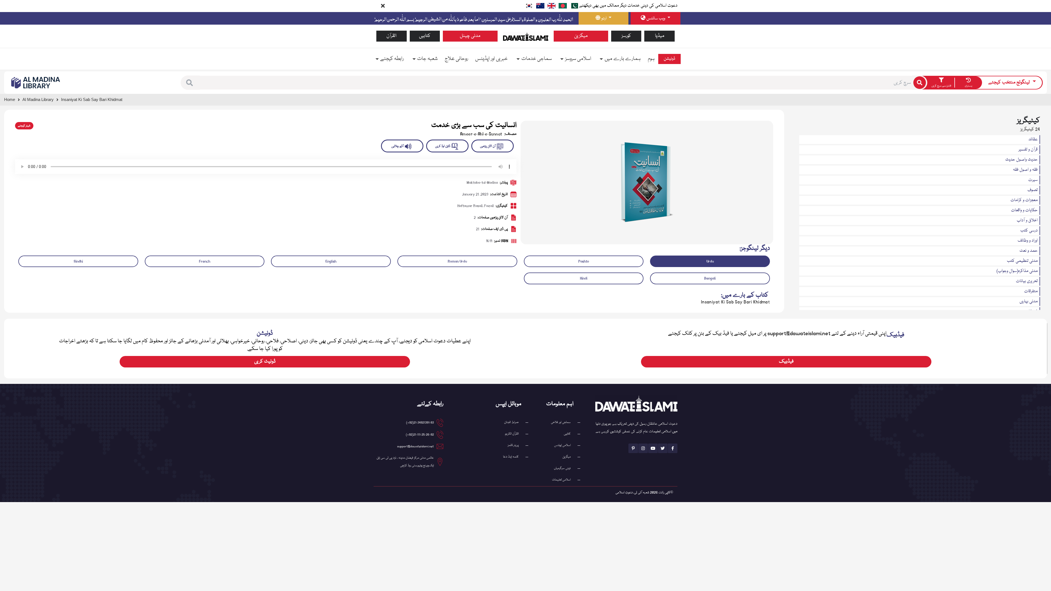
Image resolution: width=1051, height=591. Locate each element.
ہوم (651, 59)
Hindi (583, 278)
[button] (189, 82)
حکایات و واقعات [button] (1024, 210)
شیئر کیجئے (24, 126)
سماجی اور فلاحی (561, 422)
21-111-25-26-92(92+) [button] (420, 434)
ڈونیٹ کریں (265, 361)
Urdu (710, 261)
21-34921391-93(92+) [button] (420, 422)
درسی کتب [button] (1029, 230)
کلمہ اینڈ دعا (511, 456)
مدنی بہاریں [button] (1029, 301)
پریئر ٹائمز (513, 445)
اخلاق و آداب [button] (1027, 220)
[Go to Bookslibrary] (35, 83)
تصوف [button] (1032, 190)
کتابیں (425, 36)
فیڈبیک (786, 361)
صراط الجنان (511, 422)
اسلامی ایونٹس (562, 445)
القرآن (391, 36)
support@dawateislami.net (415, 446)
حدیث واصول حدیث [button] (1021, 160)
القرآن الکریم (512, 433)
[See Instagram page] (643, 448)
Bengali (710, 278)
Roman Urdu (457, 261)
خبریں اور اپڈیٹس (491, 59)
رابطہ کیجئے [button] (392, 59)
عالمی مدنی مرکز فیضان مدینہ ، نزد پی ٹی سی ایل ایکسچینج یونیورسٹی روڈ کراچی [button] (405, 462)
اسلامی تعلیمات (561, 479)
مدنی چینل (470, 36)
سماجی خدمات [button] (536, 59)
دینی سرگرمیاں (562, 468)
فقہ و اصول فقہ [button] (1025, 170)
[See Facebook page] (672, 448)
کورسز (626, 36)
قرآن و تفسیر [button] (1028, 149)
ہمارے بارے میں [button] (623, 59)
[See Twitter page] (663, 448)
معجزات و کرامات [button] (1024, 200)
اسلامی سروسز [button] (578, 59)
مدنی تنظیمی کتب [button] (1022, 261)
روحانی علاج (456, 59)
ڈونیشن (669, 59)
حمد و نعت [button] (1029, 251)
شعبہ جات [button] (427, 59)
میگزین (581, 36)
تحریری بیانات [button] (1027, 281)
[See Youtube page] (653, 448)
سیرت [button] (1033, 180)
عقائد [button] (1033, 139)
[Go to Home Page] (525, 36)
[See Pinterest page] (633, 448)
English (330, 261)
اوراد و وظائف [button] (1028, 240)
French (204, 261)
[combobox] (556, 82)
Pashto (583, 261)
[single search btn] (919, 82)
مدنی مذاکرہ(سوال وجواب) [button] (1017, 271)
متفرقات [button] (1031, 291)
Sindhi (78, 261)
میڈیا (659, 36)
